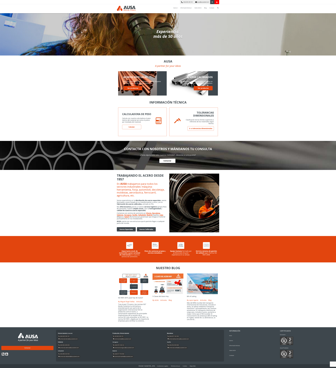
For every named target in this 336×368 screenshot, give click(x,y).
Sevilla (134, 215)
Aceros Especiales (126, 229)
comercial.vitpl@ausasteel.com (122, 339)
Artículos (139, 302)
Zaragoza (127, 215)
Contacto (231, 355)
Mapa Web (193, 366)
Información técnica (234, 345)
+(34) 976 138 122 (119, 345)
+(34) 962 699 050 (65, 345)
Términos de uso (175, 366)
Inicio (230, 335)
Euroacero (283, 334)
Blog (170, 300)
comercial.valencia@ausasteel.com (69, 347)
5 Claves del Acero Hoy (161, 296)
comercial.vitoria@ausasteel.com (69, 339)
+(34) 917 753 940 (119, 354)
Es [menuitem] (212, 2)
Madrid (150, 215)
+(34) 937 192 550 (174, 336)
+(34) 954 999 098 (174, 345)
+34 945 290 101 (118, 336)
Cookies (185, 366)
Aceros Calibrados (146, 229)
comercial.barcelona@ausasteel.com (179, 339)
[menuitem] (212, 2)
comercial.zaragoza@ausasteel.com (124, 347)
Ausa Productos (284, 348)
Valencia (120, 215)
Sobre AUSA (232, 350)
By (126, 302)
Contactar (167, 161)
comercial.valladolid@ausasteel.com (69, 356)
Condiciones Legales (162, 366)
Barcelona (156, 213)
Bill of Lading (191, 296)
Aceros (231, 340)
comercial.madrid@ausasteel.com (123, 356)
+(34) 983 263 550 (65, 354)
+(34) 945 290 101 (65, 336)
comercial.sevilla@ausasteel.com (178, 347)
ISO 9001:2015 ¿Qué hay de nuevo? (130, 298)
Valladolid (142, 215)
